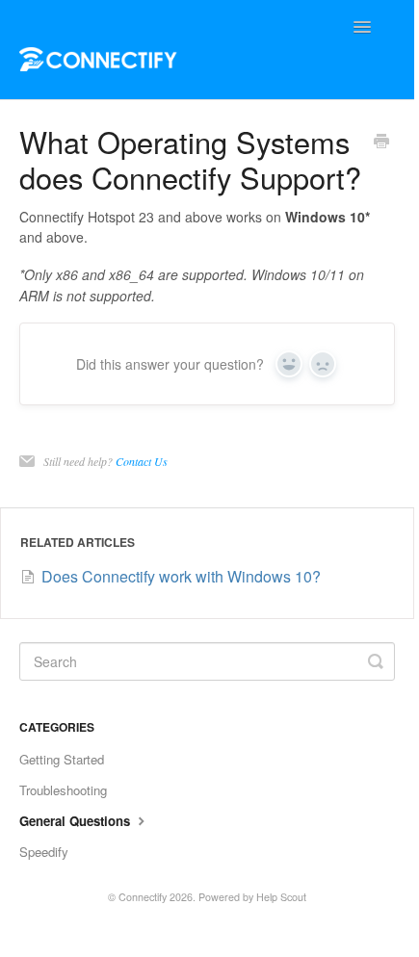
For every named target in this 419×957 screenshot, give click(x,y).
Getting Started (61, 759)
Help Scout (281, 897)
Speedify (43, 851)
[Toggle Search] (375, 661)
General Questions (76, 821)
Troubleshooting (63, 790)
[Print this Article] (381, 142)
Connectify (142, 897)
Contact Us (142, 461)
